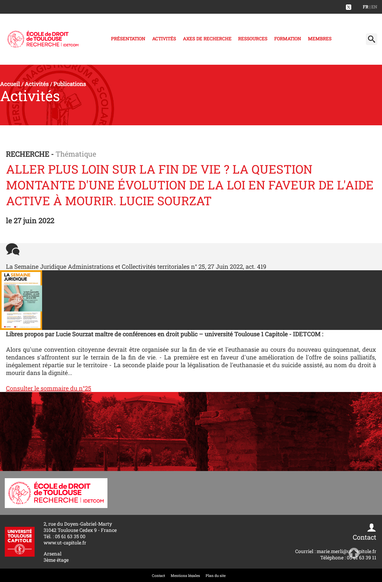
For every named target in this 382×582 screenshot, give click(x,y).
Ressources (252, 38)
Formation (287, 38)
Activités (164, 38)
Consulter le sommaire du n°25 (48, 388)
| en (373, 7)
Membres (320, 38)
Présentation (128, 38)
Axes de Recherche (207, 38)
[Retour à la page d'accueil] (43, 39)
